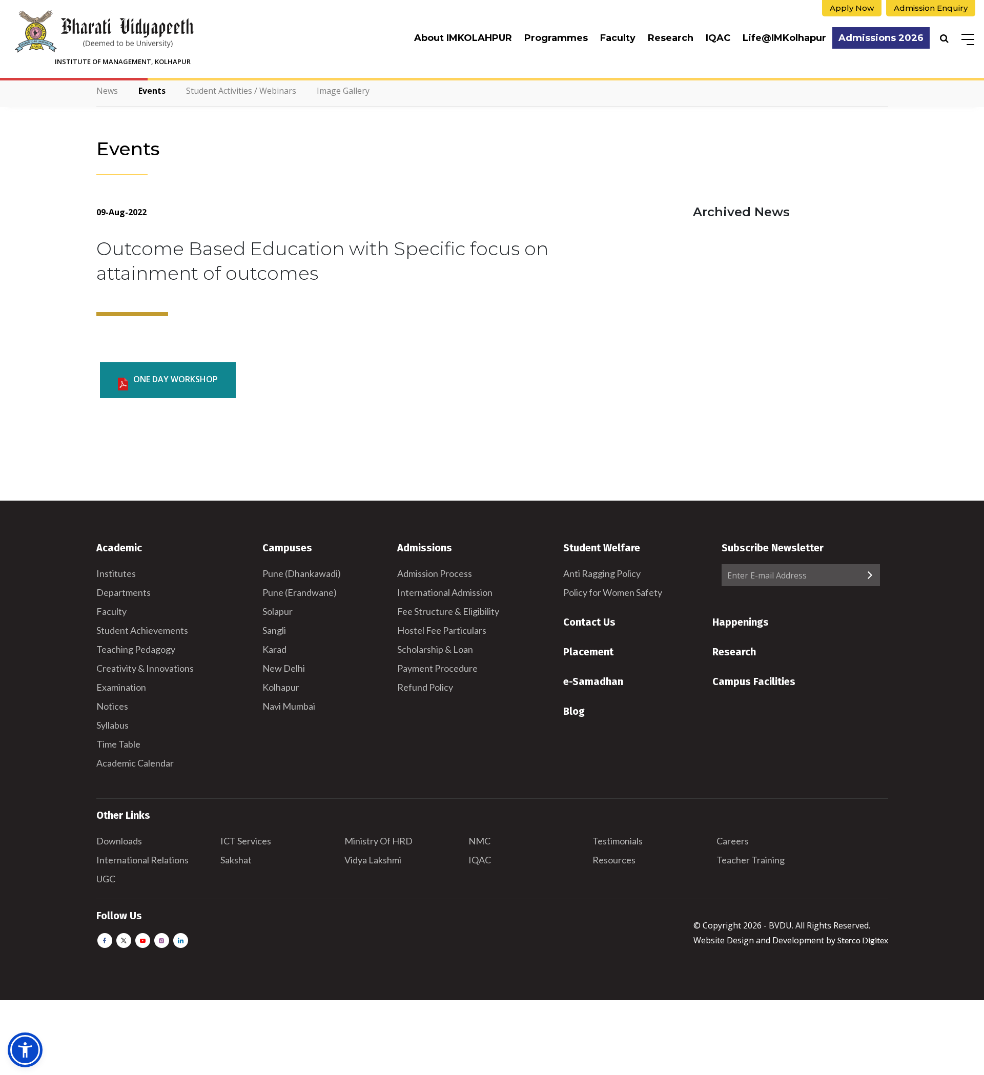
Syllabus (112, 725)
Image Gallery (343, 90)
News (107, 90)
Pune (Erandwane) (299, 592)
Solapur (277, 611)
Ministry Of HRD (378, 840)
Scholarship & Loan (435, 649)
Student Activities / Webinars (241, 90)
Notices (112, 706)
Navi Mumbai (288, 706)
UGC (105, 878)
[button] (25, 1050)
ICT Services (245, 840)
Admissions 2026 (881, 38)
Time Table (118, 744)
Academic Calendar (135, 763)
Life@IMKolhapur (784, 38)
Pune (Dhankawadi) (301, 573)
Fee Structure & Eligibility (448, 611)
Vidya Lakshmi (372, 859)
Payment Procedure (437, 668)
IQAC (718, 38)
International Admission (445, 592)
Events (152, 90)
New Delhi (283, 668)
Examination (121, 687)
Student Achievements (142, 630)
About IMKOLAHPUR (463, 38)
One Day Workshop (175, 379)
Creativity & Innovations (145, 668)
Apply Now (852, 8)
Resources (614, 859)
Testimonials (617, 840)
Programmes (556, 38)
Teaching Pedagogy (135, 649)
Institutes (116, 573)
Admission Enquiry (931, 8)
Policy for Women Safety (612, 592)
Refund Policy (425, 687)
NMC (479, 840)
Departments (123, 592)
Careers (732, 840)
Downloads (119, 840)
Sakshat (236, 859)
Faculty (618, 38)
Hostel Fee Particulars (441, 630)
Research (670, 38)
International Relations (142, 859)
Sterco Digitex (862, 940)
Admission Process (434, 573)
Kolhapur (280, 687)
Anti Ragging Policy (602, 573)
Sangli (274, 630)
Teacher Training (750, 859)
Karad (274, 649)
